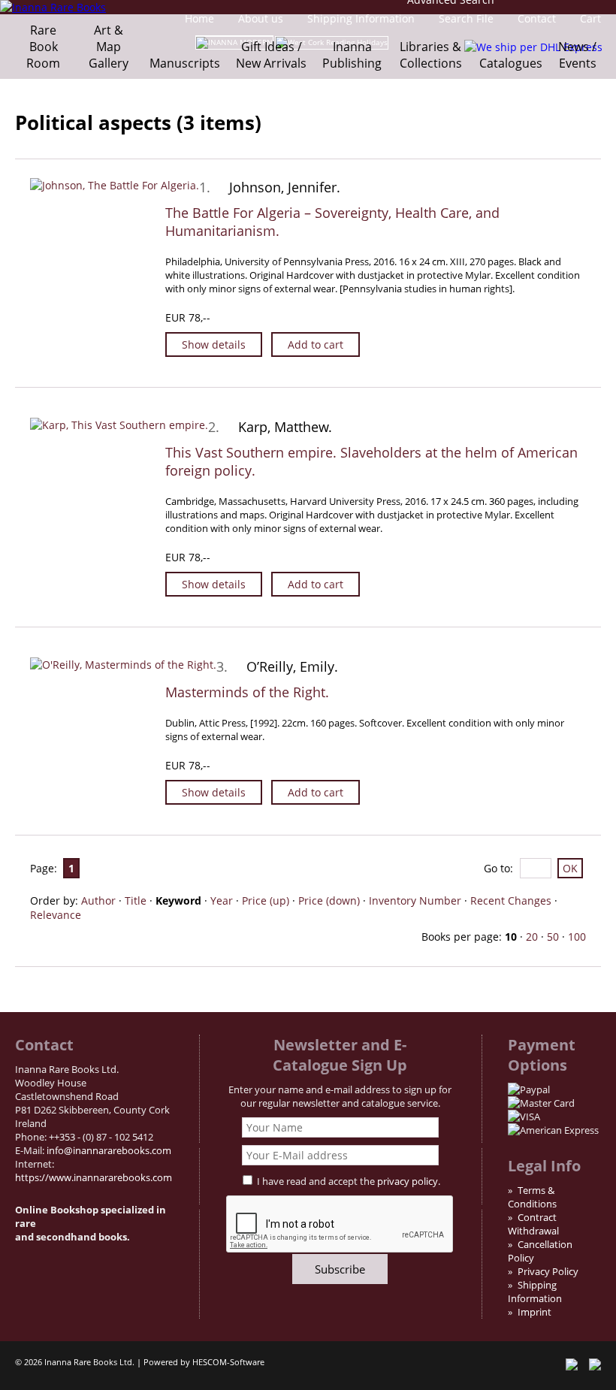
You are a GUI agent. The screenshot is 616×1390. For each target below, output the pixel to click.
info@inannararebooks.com (109, 1150)
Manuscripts (184, 63)
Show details (214, 344)
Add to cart (315, 344)
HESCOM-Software (228, 1361)
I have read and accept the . (348, 1181)
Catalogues (510, 63)
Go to (497, 868)
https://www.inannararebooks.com (93, 1177)
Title (135, 900)
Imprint (534, 1312)
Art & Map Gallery (108, 46)
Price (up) (265, 900)
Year (221, 900)
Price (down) (329, 900)
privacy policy (407, 1181)
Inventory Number (415, 900)
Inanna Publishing (352, 54)
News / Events (577, 54)
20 (532, 936)
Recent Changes (510, 900)
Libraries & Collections (431, 54)
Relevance (55, 915)
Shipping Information (535, 1291)
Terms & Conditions (532, 1196)
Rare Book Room (43, 46)
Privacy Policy (548, 1271)
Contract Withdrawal (533, 1223)
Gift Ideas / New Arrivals (271, 54)
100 (577, 936)
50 (553, 936)
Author (98, 900)
